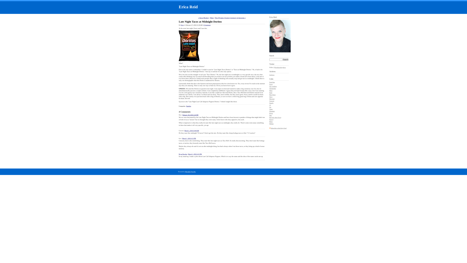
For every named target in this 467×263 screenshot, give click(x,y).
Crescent (271, 101)
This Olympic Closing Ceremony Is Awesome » (230, 18)
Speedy (271, 103)
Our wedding (273, 86)
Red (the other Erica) (275, 117)
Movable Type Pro (190, 171)
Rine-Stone (272, 94)
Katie (270, 92)
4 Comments (207, 25)
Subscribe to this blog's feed (279, 128)
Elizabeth (272, 111)
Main (212, 18)
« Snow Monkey (203, 18)
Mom (270, 90)
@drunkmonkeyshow (280, 67)
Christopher (272, 88)
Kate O (271, 119)
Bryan (271, 113)
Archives (271, 75)
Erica (182, 25)
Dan (270, 115)
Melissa (271, 123)
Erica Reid (188, 7)
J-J (270, 105)
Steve (270, 97)
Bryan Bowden (183, 154)
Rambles (188, 106)
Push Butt (272, 82)
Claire (271, 109)
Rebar (271, 121)
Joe (270, 107)
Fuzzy (271, 84)
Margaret (271, 99)
